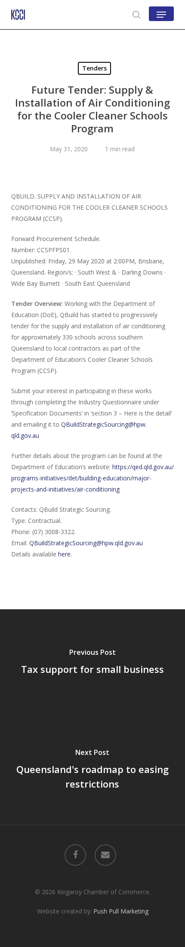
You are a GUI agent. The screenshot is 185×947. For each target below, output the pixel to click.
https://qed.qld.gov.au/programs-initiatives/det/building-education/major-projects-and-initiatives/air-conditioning (92, 478)
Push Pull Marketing (120, 911)
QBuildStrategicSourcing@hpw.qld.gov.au (86, 543)
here (64, 554)
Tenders (94, 68)
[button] (161, 14)
